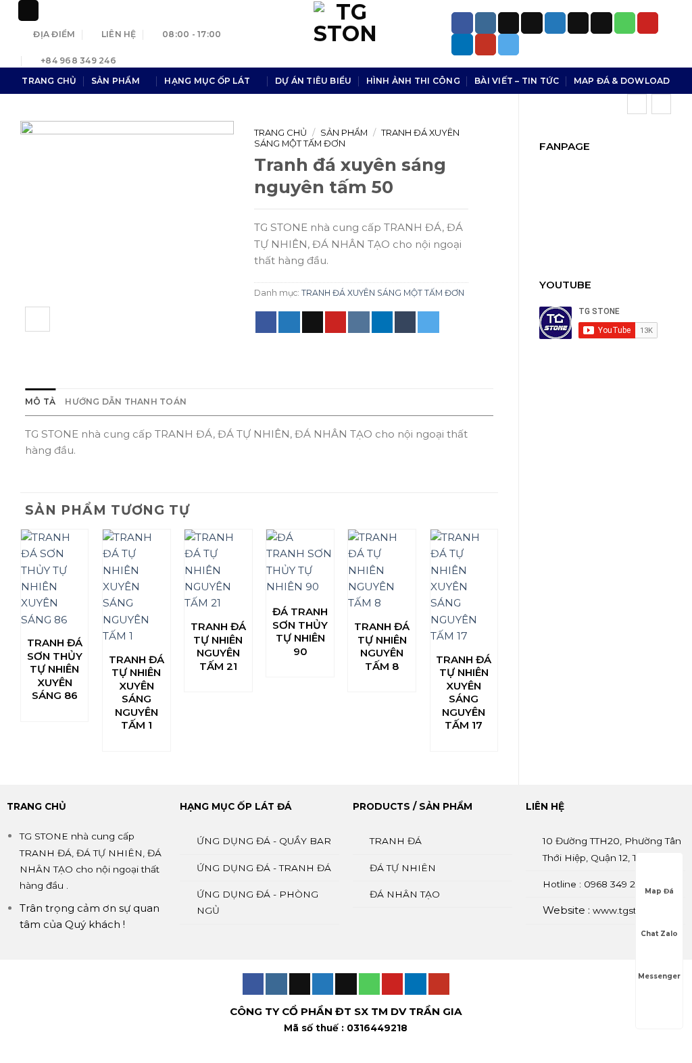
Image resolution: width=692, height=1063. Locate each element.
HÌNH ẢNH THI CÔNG (413, 81)
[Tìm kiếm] (28, 10)
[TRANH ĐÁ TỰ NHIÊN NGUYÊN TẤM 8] (382, 570)
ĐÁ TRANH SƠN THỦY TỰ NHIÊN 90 (300, 631)
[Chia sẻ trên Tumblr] (405, 322)
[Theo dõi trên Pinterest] (647, 23)
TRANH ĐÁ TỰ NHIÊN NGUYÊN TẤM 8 (382, 646)
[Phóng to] (37, 319)
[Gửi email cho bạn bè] (312, 322)
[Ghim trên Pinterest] (335, 322)
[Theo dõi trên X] (531, 23)
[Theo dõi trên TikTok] (508, 23)
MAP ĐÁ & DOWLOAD (622, 81)
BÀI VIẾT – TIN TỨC (516, 81)
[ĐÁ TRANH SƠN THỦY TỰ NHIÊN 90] (300, 563)
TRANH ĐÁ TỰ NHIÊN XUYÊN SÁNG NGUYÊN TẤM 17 (463, 692)
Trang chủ (280, 132)
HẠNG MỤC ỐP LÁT (207, 81)
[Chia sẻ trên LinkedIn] (382, 322)
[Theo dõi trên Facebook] (461, 23)
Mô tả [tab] (40, 401)
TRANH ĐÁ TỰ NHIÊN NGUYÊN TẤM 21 (218, 646)
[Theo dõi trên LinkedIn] (461, 44)
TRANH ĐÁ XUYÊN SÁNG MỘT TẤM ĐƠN (382, 293)
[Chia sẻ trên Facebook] (265, 322)
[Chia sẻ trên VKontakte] (358, 322)
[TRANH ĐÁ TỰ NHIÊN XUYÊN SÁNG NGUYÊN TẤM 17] (464, 586)
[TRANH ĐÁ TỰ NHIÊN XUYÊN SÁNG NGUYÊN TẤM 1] (136, 586)
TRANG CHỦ (49, 81)
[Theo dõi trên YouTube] (485, 44)
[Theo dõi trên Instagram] (485, 23)
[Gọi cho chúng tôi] (624, 23)
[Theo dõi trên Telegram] (508, 44)
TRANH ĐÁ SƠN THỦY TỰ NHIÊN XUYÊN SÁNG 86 (54, 669)
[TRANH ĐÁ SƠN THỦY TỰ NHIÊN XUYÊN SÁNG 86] (55, 578)
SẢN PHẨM (115, 81)
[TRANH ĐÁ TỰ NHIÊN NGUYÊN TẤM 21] (218, 570)
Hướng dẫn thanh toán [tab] (126, 401)
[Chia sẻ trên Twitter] (288, 322)
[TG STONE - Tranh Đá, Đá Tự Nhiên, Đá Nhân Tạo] (346, 34)
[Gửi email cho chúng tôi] (601, 23)
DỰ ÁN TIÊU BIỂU (313, 81)
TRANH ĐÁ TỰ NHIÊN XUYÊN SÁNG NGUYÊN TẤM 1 (136, 692)
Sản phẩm (344, 132)
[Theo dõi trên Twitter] (555, 23)
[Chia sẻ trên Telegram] (428, 322)
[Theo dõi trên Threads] (578, 23)
